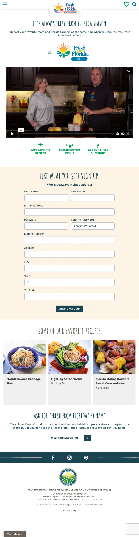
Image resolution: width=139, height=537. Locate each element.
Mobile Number (34, 233)
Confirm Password (82, 219)
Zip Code (29, 290)
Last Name (78, 191)
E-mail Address (33, 205)
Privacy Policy (69, 510)
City (26, 262)
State (27, 276)
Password (30, 219)
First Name (31, 191)
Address (29, 248)
